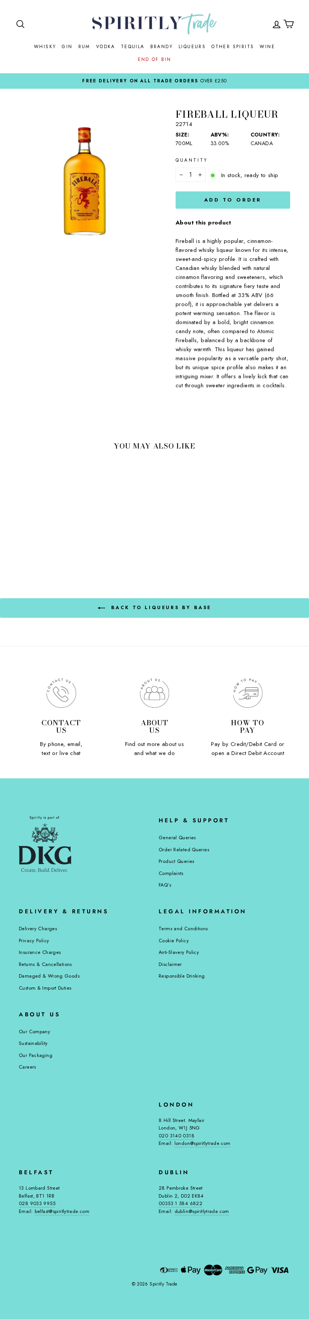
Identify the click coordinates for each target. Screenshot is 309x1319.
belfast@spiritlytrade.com (62, 1211)
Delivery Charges (38, 928)
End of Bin (154, 59)
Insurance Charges (40, 952)
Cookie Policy (174, 940)
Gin (67, 46)
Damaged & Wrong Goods (49, 975)
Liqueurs (192, 46)
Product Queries (176, 861)
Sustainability (33, 1043)
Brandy (161, 46)
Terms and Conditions (183, 928)
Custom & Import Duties (45, 988)
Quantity (192, 160)
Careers (27, 1066)
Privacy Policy (34, 940)
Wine (267, 46)
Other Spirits (232, 46)
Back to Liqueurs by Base (159, 607)
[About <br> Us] (154, 693)
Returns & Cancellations (45, 964)
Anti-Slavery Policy (179, 952)
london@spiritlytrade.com (202, 1143)
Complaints (171, 873)
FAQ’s (165, 884)
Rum (84, 46)
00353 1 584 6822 (180, 1203)
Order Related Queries (184, 849)
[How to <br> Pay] (247, 693)
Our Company (34, 1031)
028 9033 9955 (37, 1203)
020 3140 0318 (176, 1135)
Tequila (133, 46)
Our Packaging (35, 1055)
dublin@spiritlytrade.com (201, 1211)
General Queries (177, 837)
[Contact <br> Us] (61, 693)
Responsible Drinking (182, 975)
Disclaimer (170, 964)
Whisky (45, 46)
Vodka (105, 46)
